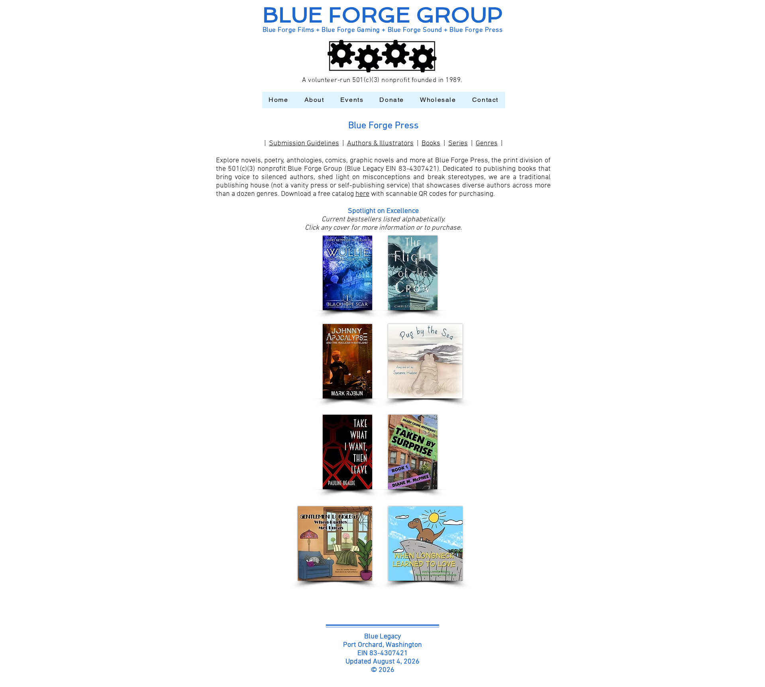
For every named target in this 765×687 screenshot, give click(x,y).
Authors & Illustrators (380, 143)
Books (431, 143)
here (362, 194)
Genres (487, 143)
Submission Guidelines (304, 143)
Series (458, 143)
